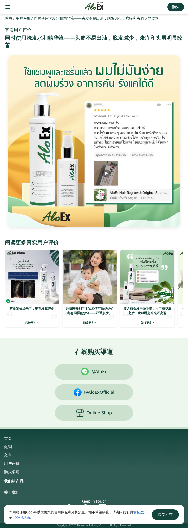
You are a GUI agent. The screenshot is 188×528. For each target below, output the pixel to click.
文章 (8, 455)
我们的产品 (14, 481)
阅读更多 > (31, 322)
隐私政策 (140, 512)
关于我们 (12, 492)
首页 (8, 18)
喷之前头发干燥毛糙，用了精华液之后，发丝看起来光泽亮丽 (147, 311)
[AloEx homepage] (94, 7)
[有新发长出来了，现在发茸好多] (32, 277)
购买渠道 (12, 472)
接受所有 (165, 514)
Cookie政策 (21, 517)
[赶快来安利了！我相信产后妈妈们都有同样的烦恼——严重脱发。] (90, 277)
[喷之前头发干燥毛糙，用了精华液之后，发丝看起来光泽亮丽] (147, 277)
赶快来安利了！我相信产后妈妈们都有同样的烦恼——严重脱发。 (90, 311)
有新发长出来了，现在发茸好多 (32, 308)
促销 (8, 447)
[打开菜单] (8, 7)
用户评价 (23, 18)
